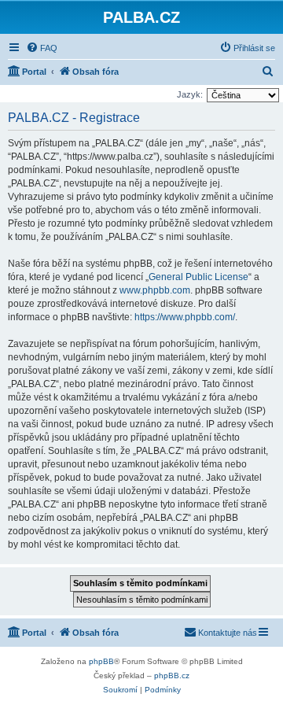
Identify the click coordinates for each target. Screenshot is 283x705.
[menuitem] (41, 48)
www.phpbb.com (154, 290)
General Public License (198, 276)
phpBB (101, 661)
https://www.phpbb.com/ (184, 317)
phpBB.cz (171, 675)
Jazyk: (190, 94)
